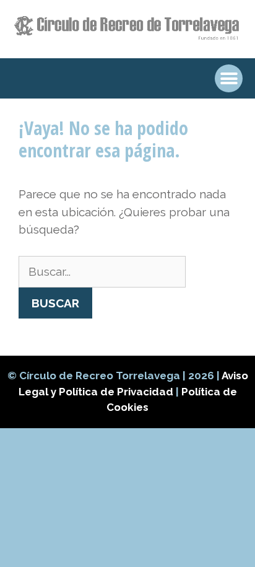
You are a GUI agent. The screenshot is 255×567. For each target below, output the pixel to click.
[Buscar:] (102, 271)
